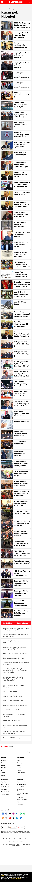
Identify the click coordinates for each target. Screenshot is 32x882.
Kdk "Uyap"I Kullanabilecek (11, 691)
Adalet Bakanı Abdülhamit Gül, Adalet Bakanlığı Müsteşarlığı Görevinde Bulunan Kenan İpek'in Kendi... (15, 678)
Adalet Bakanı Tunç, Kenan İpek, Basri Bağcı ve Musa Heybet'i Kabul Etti (16, 629)
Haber (10, 841)
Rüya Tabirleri (5, 791)
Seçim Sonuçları (5, 787)
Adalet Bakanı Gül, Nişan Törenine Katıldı (15, 705)
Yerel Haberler (21, 772)
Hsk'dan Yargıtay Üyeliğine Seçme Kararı (15, 653)
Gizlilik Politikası (21, 784)
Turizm (19, 767)
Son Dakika (4, 767)
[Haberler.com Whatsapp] (20, 813)
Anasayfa (4, 9)
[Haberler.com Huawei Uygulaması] (21, 827)
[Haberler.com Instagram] (13, 813)
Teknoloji (19, 763)
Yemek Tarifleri (5, 794)
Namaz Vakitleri (5, 784)
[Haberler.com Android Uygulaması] (13, 827)
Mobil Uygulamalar (22, 799)
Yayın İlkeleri (27, 752)
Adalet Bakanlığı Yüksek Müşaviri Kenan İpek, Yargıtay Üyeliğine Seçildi (14, 648)
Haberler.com (5, 779)
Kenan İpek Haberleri (14, 9)
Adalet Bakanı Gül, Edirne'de (11, 710)
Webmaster (20, 797)
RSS (18, 802)
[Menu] (2, 2)
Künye (21, 752)
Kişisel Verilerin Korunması (21, 790)
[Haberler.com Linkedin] (17, 813)
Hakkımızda (4, 752)
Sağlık (19, 760)
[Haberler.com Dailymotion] (20, 817)
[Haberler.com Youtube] (10, 817)
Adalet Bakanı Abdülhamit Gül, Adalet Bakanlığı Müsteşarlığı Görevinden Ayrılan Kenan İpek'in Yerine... (15, 670)
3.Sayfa (3, 772)
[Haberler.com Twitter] (10, 813)
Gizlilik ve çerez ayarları (8, 844)
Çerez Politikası (21, 787)
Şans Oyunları (5, 789)
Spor (2, 763)
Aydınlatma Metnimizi (15, 878)
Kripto (3, 770)
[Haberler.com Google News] (2, 813)
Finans (19, 765)
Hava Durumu (5, 782)
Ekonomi (3, 760)
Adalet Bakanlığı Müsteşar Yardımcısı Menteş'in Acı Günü (13, 732)
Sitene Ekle (20, 804)
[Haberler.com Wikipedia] (6, 817)
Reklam (10, 752)
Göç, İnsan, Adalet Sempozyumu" (13, 738)
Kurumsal (20, 779)
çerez (2, 875)
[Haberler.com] (7, 747)
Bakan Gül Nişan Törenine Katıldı (12, 696)
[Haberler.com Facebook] (6, 813)
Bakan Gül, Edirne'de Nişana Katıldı (13, 700)
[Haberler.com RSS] (2, 817)
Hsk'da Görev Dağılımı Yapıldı (11, 720)
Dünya (3, 775)
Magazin (3, 765)
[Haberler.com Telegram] (17, 817)
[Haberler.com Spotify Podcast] (24, 813)
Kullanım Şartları (21, 782)
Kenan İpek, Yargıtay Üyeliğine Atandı (14, 658)
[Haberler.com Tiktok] (13, 817)
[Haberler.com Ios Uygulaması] (5, 827)
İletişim (15, 752)
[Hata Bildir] (16, 844)
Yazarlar (19, 770)
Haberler (3, 757)
